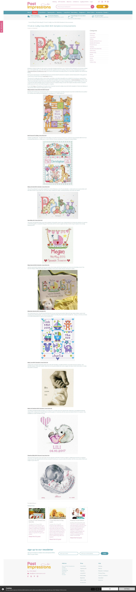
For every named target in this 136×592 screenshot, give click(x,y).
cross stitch (45, 76)
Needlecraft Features (95, 43)
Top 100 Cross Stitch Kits (95, 48)
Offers (35, 12)
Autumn (91, 60)
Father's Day (93, 62)
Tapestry (92, 46)
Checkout (99, 6)
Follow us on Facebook (99, 2)
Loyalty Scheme (84, 1)
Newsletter (100, 577)
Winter (91, 58)
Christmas (92, 35)
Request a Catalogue (103, 570)
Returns (100, 568)
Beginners (82, 577)
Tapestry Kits (83, 568)
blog (34, 86)
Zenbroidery (93, 50)
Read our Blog (102, 2)
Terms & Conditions (103, 575)
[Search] (92, 6)
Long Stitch (82, 573)
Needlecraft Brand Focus (96, 41)
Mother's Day (93, 52)
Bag (104, 6)
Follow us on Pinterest (105, 2)
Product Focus (93, 44)
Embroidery (92, 33)
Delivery (100, 566)
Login (91, 1)
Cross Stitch (92, 37)
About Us (100, 580)
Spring (91, 54)
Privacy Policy (101, 573)
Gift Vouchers (61, 1)
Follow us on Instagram (108, 2)
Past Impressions (76, 79)
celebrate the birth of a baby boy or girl (37, 71)
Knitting (91, 39)
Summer (92, 56)
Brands (105, 12)
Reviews (1, 26)
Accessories (83, 582)
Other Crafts (83, 580)
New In (29, 12)
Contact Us (76, 1)
